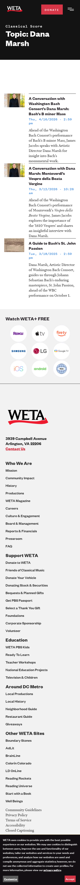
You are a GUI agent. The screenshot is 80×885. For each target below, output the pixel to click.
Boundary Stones (19, 740)
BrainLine (13, 755)
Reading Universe (19, 785)
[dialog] (40, 860)
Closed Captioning (20, 830)
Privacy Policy (16, 814)
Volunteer (13, 630)
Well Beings (14, 801)
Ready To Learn (17, 654)
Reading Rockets (18, 778)
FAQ (9, 546)
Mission (11, 470)
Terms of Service (18, 820)
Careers (12, 508)
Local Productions (19, 693)
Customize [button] (10, 879)
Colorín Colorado (18, 763)
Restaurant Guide (19, 716)
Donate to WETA (18, 562)
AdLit (10, 748)
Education (16, 640)
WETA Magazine (18, 500)
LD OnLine (14, 770)
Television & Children (22, 677)
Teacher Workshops (21, 662)
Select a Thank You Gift (23, 608)
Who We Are (19, 463)
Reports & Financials (21, 531)
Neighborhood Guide (21, 708)
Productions (15, 493)
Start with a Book (18, 793)
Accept (70, 879)
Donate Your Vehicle (21, 577)
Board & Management (22, 523)
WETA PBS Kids (18, 647)
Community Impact (20, 478)
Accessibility (15, 825)
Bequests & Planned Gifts (25, 592)
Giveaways (14, 724)
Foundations (15, 615)
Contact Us (15, 448)
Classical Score (24, 26)
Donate (52, 9)
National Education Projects (27, 669)
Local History (16, 701)
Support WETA (22, 555)
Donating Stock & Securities (27, 585)
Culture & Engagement (23, 515)
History (11, 485)
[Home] (14, 9)
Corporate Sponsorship (23, 623)
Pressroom (14, 538)
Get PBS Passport (19, 600)
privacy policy (52, 870)
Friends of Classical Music (25, 570)
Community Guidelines (24, 809)
